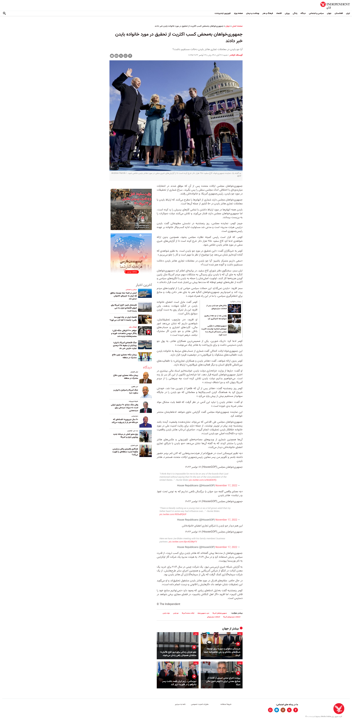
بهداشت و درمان (252, 13)
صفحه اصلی (237, 26)
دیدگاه (303, 13)
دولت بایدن (166, 613)
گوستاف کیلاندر (236, 55)
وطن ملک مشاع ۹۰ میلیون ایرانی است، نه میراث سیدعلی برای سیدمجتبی (124, 407)
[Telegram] (276, 710)
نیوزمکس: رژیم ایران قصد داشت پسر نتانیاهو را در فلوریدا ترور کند (179, 683)
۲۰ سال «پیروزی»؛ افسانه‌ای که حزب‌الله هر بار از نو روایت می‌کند (125, 421)
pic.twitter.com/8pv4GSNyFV (183, 542)
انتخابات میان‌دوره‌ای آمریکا (231, 617)
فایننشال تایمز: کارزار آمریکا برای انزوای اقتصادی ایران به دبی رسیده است (124, 308)
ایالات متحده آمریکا (188, 613)
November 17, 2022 (226, 486)
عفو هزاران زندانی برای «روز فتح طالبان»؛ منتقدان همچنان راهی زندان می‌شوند (178, 653)
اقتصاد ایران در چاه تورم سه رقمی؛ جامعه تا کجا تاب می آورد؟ (123, 319)
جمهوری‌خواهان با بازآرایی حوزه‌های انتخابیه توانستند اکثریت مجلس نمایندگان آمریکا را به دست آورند (214, 330)
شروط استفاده (226, 704)
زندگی (295, 13)
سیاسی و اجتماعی (316, 13)
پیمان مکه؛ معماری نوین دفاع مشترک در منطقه (124, 356)
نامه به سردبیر (180, 704)
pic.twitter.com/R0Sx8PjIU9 (172, 514)
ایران (348, 13)
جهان (329, 13)
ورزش (287, 13)
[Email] (116, 56)
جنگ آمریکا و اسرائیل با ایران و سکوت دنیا (126, 391)
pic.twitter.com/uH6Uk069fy (202, 480)
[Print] (112, 56)
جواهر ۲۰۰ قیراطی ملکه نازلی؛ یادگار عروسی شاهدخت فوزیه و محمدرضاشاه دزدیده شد (124, 333)
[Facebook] (130, 56)
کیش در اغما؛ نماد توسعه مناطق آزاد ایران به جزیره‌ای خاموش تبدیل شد (123, 295)
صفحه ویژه (238, 13)
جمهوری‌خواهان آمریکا (220, 613)
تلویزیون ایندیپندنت (223, 13)
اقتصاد (279, 13)
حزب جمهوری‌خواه (203, 613)
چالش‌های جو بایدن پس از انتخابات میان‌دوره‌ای (216, 307)
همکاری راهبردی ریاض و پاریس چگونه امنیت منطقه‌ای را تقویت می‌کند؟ (125, 451)
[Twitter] (121, 56)
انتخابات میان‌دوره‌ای (213, 617)
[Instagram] (283, 710)
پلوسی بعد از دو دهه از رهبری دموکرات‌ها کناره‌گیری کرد (215, 317)
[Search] (4, 13)
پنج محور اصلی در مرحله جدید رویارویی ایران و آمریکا (125, 436)
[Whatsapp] (125, 56)
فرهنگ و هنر (267, 13)
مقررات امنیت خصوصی (199, 704)
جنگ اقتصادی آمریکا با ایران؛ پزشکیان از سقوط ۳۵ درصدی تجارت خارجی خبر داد (125, 345)
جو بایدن (176, 613)
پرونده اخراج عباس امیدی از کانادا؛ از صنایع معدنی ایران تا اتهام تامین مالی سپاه (223, 681)
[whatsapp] (270, 710)
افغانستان (339, 13)
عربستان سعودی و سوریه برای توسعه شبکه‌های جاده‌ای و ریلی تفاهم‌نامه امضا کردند (222, 652)
